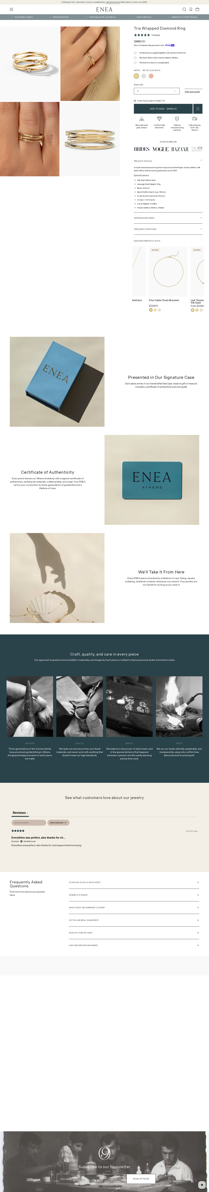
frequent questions (145, 229)
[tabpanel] (104, 841)
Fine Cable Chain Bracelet (164, 300)
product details (143, 161)
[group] (104, 2)
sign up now (141, 1178)
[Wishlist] (191, 9)
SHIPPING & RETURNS (144, 218)
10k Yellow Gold (155, 310)
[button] (184, 9)
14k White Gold (159, 310)
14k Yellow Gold (151, 310)
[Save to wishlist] (197, 109)
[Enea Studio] (104, 9)
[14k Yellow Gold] (136, 76)
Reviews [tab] (20, 813)
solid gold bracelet (113, 2)
